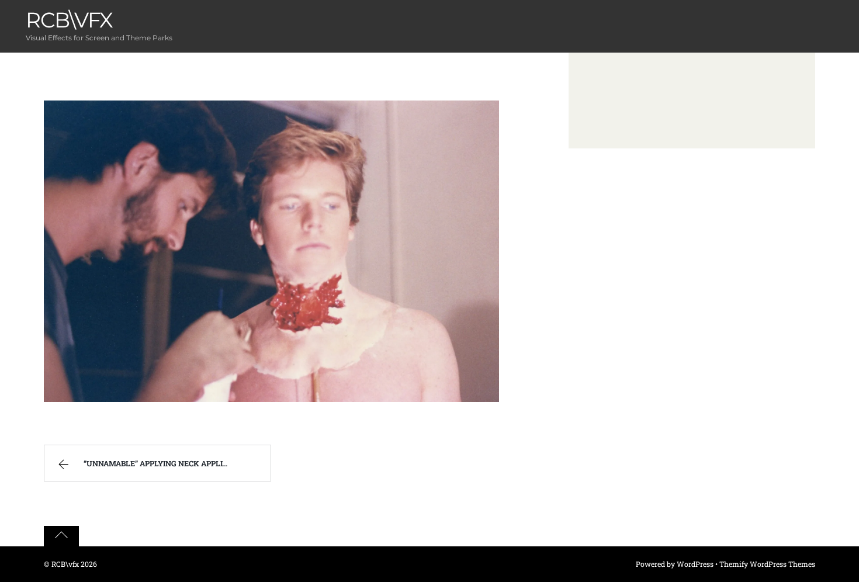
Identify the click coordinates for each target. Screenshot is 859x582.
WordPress (695, 564)
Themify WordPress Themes (767, 564)
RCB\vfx (65, 564)
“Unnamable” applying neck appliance (163, 463)
